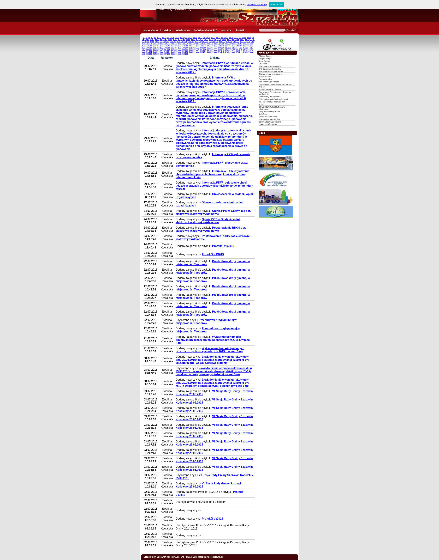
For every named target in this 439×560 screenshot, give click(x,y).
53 (156, 40)
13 (165, 37)
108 (192, 42)
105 (182, 42)
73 (207, 40)
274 (230, 52)
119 (230, 42)
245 (237, 50)
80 (225, 40)
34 (219, 37)
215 (240, 48)
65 (187, 40)
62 (179, 40)
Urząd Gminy (264, 59)
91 (254, 40)
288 (168, 54)
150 (230, 44)
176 (211, 46)
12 (163, 37)
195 (168, 48)
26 (199, 37)
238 (211, 50)
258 (172, 52)
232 (190, 50)
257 (168, 52)
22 (189, 37)
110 (200, 42)
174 (204, 46)
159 (150, 46)
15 (171, 37)
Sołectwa (263, 64)
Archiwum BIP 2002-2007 (270, 89)
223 (157, 50)
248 (248, 50)
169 (186, 46)
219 (143, 50)
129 (154, 44)
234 (197, 50)
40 (235, 37)
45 (248, 37)
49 (146, 40)
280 (251, 52)
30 (209, 37)
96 (153, 42)
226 (168, 50)
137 (183, 44)
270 (215, 52)
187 (251, 46)
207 (211, 48)
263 (190, 52)
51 (151, 40)
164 (168, 46)
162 (161, 46)
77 (218, 40)
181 (230, 46)
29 (207, 37)
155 (248, 44)
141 (197, 44)
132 (165, 44)
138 (186, 44)
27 (201, 37)
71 (202, 40)
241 (222, 50)
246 (240, 50)
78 (220, 40)
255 (161, 52)
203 (197, 48)
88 (246, 40)
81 (228, 40)
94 (148, 42)
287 (165, 54)
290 (175, 54)
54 (158, 40)
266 (201, 52)
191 (154, 48)
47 (253, 37)
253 (154, 52)
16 (173, 37)
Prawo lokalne (265, 77)
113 (210, 42)
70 (200, 40)
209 (219, 48)
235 (201, 50)
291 (179, 54)
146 (215, 44)
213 (233, 48)
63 (182, 40)
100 (164, 42)
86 (241, 40)
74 (210, 40)
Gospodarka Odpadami (269, 112)
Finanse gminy (265, 79)
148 (222, 44)
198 (179, 48)
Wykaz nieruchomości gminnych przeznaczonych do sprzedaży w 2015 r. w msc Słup (213, 339)
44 (245, 37)
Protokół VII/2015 (223, 246)
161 (157, 46)
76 (215, 40)
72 (205, 40)
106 (185, 42)
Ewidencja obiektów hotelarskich (273, 99)
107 (189, 42)
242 (226, 50)
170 (190, 46)
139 (190, 44)
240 (219, 50)
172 (197, 46)
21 (186, 37)
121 (237, 42)
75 (212, 40)
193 (161, 48)
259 (175, 52)
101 (167, 42)
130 (157, 44)
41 (237, 37)
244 (233, 50)
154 (244, 44)
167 (179, 46)
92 (143, 42)
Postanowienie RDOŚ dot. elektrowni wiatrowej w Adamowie (211, 229)
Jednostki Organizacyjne (270, 66)
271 (219, 52)
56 (164, 40)
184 (240, 46)
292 (183, 54)
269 (211, 52)
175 (208, 46)
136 (179, 44)
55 (161, 40)
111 (203, 42)
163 (165, 46)
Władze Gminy (265, 56)
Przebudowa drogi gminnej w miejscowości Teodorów (206, 322)
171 (193, 46)
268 (208, 52)
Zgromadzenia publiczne (270, 122)
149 (226, 44)
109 (196, 42)
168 (183, 46)
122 (241, 42)
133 (168, 44)
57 (166, 40)
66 (189, 40)
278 (244, 52)
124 (248, 42)
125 (252, 42)
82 (230, 40)
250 (143, 52)
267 (204, 52)
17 (176, 37)
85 (238, 40)
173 (201, 46)
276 (237, 52)
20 (183, 37)
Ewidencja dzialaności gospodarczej (275, 84)
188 (143, 48)
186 (248, 46)
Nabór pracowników (268, 117)
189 (147, 48)
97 (156, 42)
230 (183, 50)
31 (212, 37)
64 (184, 40)
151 (233, 44)
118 (227, 42)
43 (243, 37)
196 (172, 48)
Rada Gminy (264, 61)
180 (226, 46)
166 (175, 46)
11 (160, 37)
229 (179, 50)
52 (153, 40)
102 (171, 42)
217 (247, 48)
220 (147, 50)
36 (225, 37)
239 (215, 50)
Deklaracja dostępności (269, 119)
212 (229, 48)
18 (178, 37)
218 (251, 48)
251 (147, 52)
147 (219, 44)
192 (157, 48)
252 (150, 52)
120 (234, 42)
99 (161, 42)
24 (194, 37)
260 (179, 52)
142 (201, 44)
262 (186, 52)
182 (233, 46)
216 (244, 48)
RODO (261, 104)
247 (244, 50)
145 (211, 44)
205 (204, 48)
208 (215, 48)
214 (237, 48)
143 (204, 44)
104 (178, 42)
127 (147, 44)
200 (186, 48)
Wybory (262, 87)
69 (197, 40)
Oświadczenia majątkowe (270, 74)
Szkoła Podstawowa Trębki (271, 71)
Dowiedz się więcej (257, 4)
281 (143, 54)
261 (183, 52)
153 (240, 44)
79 (223, 40)
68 (194, 40)
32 (214, 37)
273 (226, 52)
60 (174, 40)
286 (161, 54)
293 (186, 54)
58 (169, 40)
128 (150, 44)
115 (217, 42)
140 (193, 44)
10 (158, 37)
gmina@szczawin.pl (213, 557)
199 (183, 48)
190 (150, 48)
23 (191, 37)
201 (190, 48)
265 (197, 52)
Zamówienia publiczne (269, 82)
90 (251, 40)
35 (222, 37)
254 (157, 52)
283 (150, 54)
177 (215, 46)
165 (172, 46)
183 (237, 46)
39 (232, 37)
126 (143, 44)
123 (245, 42)
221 (150, 50)
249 (251, 50)
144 (208, 44)
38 (230, 37)
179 (222, 46)
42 (240, 37)
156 (251, 44)
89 (248, 40)
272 (222, 52)
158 (147, 46)
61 (176, 40)
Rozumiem (276, 4)
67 (192, 40)
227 (172, 50)
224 (161, 50)
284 (154, 54)
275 (233, 52)
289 (172, 54)
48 (143, 40)
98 (158, 42)
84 (236, 40)
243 (230, 50)
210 (222, 48)
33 (217, 37)
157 (143, 46)
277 (240, 52)
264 (193, 52)
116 (220, 42)
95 (151, 42)
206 (208, 48)
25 (196, 37)
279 (248, 52)
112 (206, 42)
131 (161, 44)
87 (243, 40)
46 (250, 37)
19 (181, 37)
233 (193, 50)
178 (219, 46)
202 (193, 48)
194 (165, 48)
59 (171, 40)
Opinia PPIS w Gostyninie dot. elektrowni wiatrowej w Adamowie (213, 212)
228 (175, 50)
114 (213, 42)
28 (204, 37)
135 (175, 44)
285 (157, 54)
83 (233, 40)
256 (165, 52)
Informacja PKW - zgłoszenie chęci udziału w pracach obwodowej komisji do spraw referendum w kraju (212, 174)
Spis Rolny (263, 114)
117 (223, 42)
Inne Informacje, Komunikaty (272, 102)
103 (174, 42)
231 (186, 50)
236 (204, 50)
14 (168, 37)
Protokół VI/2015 (212, 518)
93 (146, 42)
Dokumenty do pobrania (270, 97)
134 (172, 44)
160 (154, 46)
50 (148, 40)
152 (237, 44)
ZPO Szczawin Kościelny (270, 69)
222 (154, 50)
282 (147, 54)
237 (208, 50)
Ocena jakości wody (268, 124)
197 (175, 48)
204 (201, 48)
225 (165, 50)
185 (244, 46)
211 (226, 48)
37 (227, 37)
